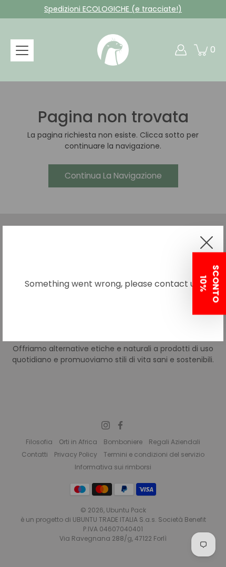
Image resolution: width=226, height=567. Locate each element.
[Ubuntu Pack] (113, 50)
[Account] (180, 49)
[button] (209, 284)
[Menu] (22, 50)
